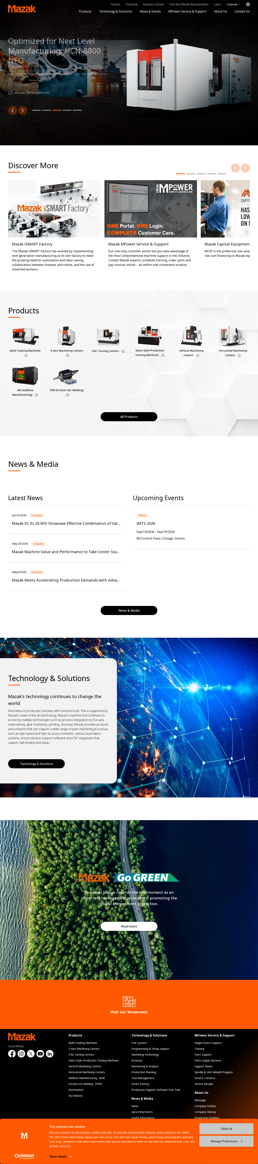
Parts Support (203, 1054)
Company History (205, 1112)
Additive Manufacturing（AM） (88, 1078)
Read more (129, 926)
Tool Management (142, 1078)
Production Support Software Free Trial (155, 1090)
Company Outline (205, 1106)
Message (200, 1100)
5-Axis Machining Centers (84, 1048)
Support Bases (204, 1066)
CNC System (139, 1043)
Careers (115, 4)
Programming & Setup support (150, 1048)
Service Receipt (204, 1084)
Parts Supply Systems (208, 1060)
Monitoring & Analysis (144, 1066)
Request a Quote (153, 4)
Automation (76, 1090)
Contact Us (242, 11)
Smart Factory (140, 1084)
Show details (58, 1156)
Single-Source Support (208, 1043)
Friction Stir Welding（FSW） (86, 1084)
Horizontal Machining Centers (87, 1072)
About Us (220, 11)
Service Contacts (205, 1078)
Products (85, 11)
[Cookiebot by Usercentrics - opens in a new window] (24, 1156)
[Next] (22, 110)
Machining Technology (145, 1054)
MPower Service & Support (187, 11)
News (134, 1106)
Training (199, 1048)
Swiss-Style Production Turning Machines (94, 1060)
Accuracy (136, 1060)
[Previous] (12, 110)
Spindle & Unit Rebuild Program (214, 1072)
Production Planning (143, 1072)
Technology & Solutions (115, 11)
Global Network (248, 4)
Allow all (226, 1128)
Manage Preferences (224, 1141)
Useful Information (143, 1118)
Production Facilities (207, 1118)
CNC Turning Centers (81, 1054)
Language (232, 4)
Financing (131, 4)
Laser (217, 4)
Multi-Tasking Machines (83, 1043)
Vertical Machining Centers (85, 1066)
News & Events (150, 11)
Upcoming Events (142, 1112)
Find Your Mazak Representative (189, 4)
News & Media (142, 1098)
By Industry (76, 1095)
